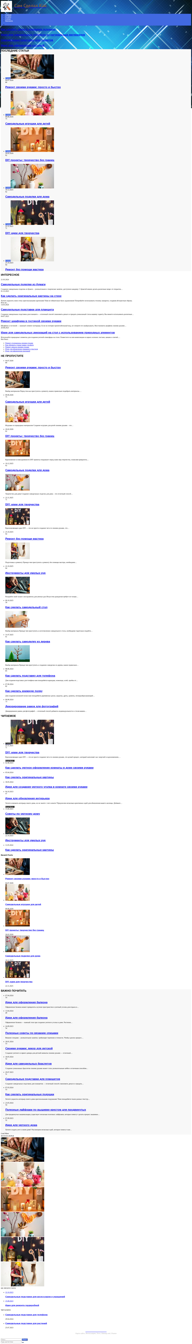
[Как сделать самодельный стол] (69, 619)
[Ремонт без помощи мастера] (69, 551)
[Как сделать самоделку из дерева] (69, 653)
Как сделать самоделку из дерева (27, 641)
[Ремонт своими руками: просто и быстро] (69, 379)
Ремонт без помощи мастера (24, 269)
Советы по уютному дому (22, 813)
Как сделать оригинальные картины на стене (31, 295)
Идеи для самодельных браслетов (28, 1063)
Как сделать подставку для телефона (30, 675)
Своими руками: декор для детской (29, 1048)
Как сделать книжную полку (23, 690)
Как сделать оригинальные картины (29, 777)
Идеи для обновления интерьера (27, 798)
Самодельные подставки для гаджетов (27, 39)
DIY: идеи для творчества (22, 233)
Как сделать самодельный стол (26, 607)
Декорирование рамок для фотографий (31, 706)
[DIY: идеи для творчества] (69, 516)
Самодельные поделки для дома (27, 196)
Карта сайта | (81, 1333)
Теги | (99, 1333)
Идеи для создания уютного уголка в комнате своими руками (46, 786)
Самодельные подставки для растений (26, 1323)
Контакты (9, 21)
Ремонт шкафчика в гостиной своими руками (31, 321)
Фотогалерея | (91, 1333)
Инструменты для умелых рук (25, 572)
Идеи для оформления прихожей (17, 351)
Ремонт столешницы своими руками (19, 343)
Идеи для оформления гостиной (22, 45)
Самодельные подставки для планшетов (32, 1078)
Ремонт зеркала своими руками (17, 347)
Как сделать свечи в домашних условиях (28, 29)
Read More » (10, 761)
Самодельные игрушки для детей (27, 123)
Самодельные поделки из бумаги (23, 284)
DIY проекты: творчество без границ (29, 160)
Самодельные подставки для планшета (27, 309)
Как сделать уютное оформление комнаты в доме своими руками (49, 767)
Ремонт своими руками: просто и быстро (33, 87)
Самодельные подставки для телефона (26, 1315)
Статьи (8, 19)
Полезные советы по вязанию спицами (31, 1032)
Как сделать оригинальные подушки (29, 1094)
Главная (8, 15)
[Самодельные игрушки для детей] (69, 414)
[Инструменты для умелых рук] (69, 585)
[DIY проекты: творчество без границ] (69, 448)
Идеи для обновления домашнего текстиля (21, 349)
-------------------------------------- (96, 1331)
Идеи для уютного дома (21, 1124)
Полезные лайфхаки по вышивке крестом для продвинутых (45, 1109)
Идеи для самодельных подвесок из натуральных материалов (43, 34)
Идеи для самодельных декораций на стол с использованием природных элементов (58, 332)
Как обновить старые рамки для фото (19, 345)
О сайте (8, 17)
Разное (114, 1333)
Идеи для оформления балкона (26, 1002)
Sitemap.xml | (106, 1333)
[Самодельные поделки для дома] (69, 482)
